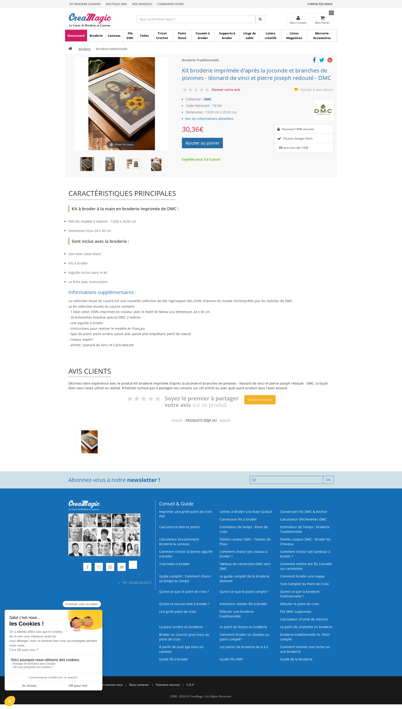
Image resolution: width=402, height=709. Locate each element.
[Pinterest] (110, 567)
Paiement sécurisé (168, 685)
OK (328, 480)
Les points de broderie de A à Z (244, 647)
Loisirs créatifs (270, 35)
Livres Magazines (294, 35)
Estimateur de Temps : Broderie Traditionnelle (305, 529)
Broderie (96, 35)
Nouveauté (76, 35)
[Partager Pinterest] (330, 61)
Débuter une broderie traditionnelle (237, 613)
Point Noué (182, 35)
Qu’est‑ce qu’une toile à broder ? (184, 604)
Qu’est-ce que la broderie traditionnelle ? (300, 593)
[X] (121, 567)
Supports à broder (227, 35)
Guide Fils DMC (231, 659)
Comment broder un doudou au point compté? (244, 636)
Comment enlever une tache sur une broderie (305, 649)
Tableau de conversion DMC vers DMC (245, 566)
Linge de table (249, 35)
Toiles (144, 35)
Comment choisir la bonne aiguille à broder (186, 553)
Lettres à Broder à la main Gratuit (246, 511)
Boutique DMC (116, 4)
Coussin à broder (203, 35)
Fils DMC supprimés (295, 611)
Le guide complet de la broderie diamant (244, 578)
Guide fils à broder (173, 659)
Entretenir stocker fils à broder (243, 604)
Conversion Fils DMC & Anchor (303, 511)
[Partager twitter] (321, 61)
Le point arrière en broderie (181, 627)
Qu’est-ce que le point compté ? (244, 591)
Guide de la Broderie (296, 659)
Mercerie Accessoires (322, 35)
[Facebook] (87, 567)
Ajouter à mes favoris (317, 89)
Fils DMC (130, 35)
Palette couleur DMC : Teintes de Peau (245, 541)
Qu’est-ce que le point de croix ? (184, 591)
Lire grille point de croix (177, 611)
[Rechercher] (261, 19)
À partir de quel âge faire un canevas (181, 649)
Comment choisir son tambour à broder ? (305, 553)
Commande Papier (170, 4)
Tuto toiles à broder (174, 564)
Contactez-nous (320, 4)
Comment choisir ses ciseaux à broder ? (244, 553)
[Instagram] (99, 567)
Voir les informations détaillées (209, 118)
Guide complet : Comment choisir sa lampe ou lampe (185, 578)
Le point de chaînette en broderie (306, 627)
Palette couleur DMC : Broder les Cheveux (305, 541)
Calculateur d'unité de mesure (304, 619)
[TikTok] (133, 567)
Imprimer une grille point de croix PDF (185, 513)
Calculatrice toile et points (179, 527)
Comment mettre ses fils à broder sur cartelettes (306, 566)
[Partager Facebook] (314, 61)
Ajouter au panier (202, 143)
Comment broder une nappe (302, 576)
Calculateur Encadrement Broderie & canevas (179, 541)
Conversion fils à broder (238, 519)
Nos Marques (142, 4)
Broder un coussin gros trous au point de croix (184, 636)
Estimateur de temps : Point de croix (244, 529)
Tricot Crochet (162, 35)
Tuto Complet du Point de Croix (304, 584)
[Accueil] (70, 49)
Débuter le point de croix (299, 604)
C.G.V (190, 685)
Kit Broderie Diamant (85, 4)
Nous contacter (139, 685)
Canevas (114, 35)
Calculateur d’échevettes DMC (303, 519)
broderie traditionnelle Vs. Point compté (305, 636)
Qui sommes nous (111, 685)
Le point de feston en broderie (243, 627)
